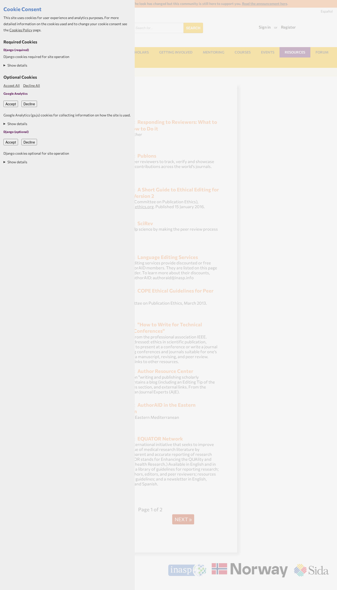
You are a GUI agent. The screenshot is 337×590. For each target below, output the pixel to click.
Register (288, 27)
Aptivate (324, 584)
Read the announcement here (264, 3)
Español (327, 11)
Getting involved (175, 52)
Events (267, 52)
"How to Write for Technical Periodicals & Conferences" (152, 327)
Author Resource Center (165, 371)
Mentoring (213, 52)
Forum (322, 52)
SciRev (145, 223)
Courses (243, 52)
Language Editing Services (167, 257)
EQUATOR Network (160, 438)
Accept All (11, 85)
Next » (183, 519)
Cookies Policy (20, 30)
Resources (295, 52)
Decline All (31, 85)
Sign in (265, 27)
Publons (146, 155)
